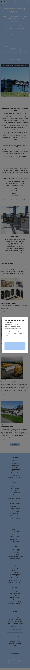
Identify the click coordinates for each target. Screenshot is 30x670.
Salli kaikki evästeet (15, 343)
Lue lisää (6, 335)
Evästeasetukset (15, 339)
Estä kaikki (15, 348)
